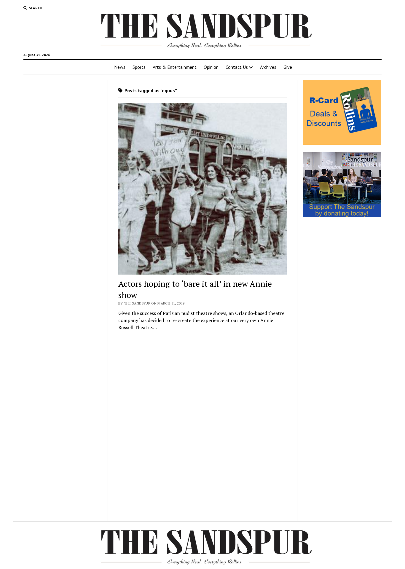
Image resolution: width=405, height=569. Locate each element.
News (119, 67)
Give (287, 67)
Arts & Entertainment (175, 67)
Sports (139, 67)
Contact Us (237, 67)
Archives (268, 67)
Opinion (211, 67)
